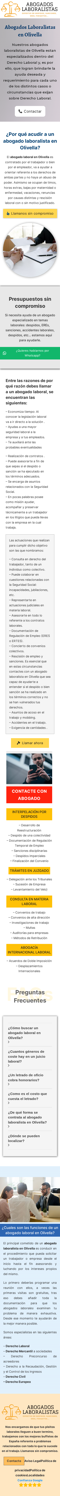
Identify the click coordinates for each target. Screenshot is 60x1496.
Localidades (35, 1475)
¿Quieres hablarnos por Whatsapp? (32, 353)
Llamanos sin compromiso (32, 213)
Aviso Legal (32, 1461)
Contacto (14, 1461)
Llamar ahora (32, 743)
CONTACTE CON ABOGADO (29, 795)
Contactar (33, 111)
